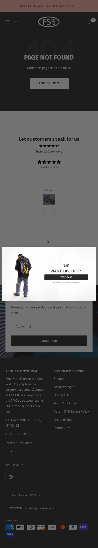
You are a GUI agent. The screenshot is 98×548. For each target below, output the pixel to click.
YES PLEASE (66, 277)
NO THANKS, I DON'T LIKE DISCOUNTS (66, 282)
